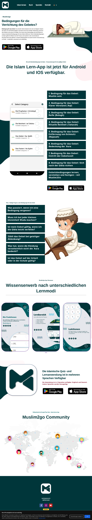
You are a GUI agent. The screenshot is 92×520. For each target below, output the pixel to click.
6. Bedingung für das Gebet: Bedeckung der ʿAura (64, 145)
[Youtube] (50, 505)
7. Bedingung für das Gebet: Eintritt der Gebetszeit (64, 154)
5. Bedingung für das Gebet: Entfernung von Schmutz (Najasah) (64, 134)
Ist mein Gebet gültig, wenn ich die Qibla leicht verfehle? (25, 228)
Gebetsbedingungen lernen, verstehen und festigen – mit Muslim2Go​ (64, 175)
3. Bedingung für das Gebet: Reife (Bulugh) (64, 113)
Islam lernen (21, 5)
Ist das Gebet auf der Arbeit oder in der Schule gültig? (23, 259)
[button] (66, 95)
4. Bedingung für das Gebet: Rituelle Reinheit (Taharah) (64, 123)
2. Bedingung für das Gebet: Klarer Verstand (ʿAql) (64, 104)
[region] (46, 515)
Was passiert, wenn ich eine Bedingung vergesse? (23, 209)
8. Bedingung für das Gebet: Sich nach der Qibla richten (66, 164)
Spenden (39, 5)
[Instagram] (46, 505)
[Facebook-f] (41, 505)
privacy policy (42, 518)
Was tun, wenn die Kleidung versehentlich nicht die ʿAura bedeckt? (23, 248)
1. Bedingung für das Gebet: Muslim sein (64, 94)
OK (87, 516)
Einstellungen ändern (76, 516)
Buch (31, 5)
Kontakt (48, 5)
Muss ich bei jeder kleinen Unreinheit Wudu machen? (22, 218)
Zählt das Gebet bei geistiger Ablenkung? (24, 237)
